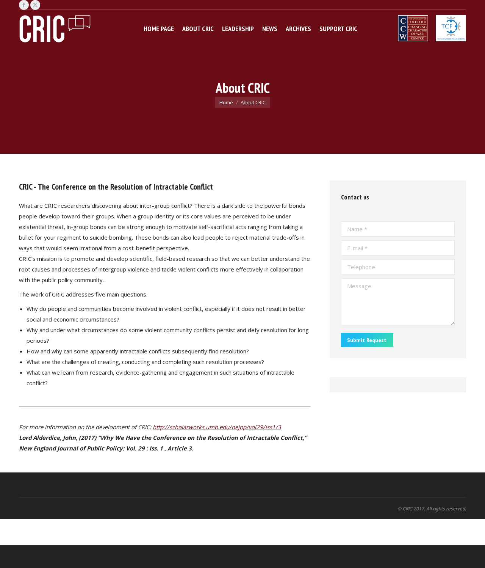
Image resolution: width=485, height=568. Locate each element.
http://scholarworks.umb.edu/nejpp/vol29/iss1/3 (217, 427)
